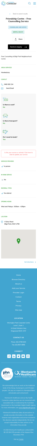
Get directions (29, 262)
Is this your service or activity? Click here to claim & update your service (18, 153)
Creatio (21, 439)
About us (18, 284)
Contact (19, 297)
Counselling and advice (18, 27)
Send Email (10, 88)
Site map (18, 310)
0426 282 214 (8, 84)
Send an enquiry (16, 47)
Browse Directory (18, 279)
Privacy (18, 306)
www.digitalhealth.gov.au (27, 408)
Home (18, 275)
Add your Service (18, 288)
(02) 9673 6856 (20, 345)
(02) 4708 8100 (21, 342)
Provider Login (18, 292)
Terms (18, 301)
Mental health (18, 32)
